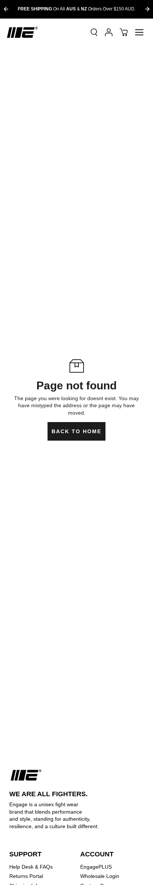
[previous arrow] (6, 9)
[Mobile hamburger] (139, 32)
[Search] (94, 32)
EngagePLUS (96, 867)
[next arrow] (147, 9)
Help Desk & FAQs (31, 867)
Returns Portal (26, 876)
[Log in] (108, 32)
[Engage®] (22, 32)
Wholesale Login (99, 876)
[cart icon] (123, 32)
